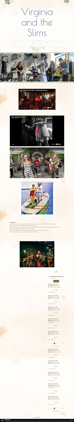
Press (53, 42)
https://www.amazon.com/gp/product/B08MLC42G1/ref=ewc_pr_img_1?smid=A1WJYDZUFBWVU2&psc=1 (33, 224)
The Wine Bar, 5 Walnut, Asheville (54, 298)
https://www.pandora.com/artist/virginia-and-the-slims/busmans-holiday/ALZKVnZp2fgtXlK (29, 230)
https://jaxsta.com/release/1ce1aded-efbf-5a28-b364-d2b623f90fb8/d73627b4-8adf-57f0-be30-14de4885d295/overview (35, 227)
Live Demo (59, 42)
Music (27, 42)
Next (62, 343)
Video (31, 45)
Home (14, 42)
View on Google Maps (51, 292)
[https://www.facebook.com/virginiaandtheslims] (65, 2)
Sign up (56, 281)
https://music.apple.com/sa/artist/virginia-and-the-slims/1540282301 (24, 231)
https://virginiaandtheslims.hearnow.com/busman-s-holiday (22, 228)
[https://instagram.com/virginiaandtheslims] (62, 2)
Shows (33, 42)
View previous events (56, 346)
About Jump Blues (40, 45)
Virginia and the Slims (53, 284)
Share (56, 289)
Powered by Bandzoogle (37, 417)
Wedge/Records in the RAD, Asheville (55, 352)
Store (40, 42)
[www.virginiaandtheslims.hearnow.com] (56, 272)
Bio (20, 42)
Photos (46, 42)
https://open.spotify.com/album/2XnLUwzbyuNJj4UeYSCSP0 (23, 225)
